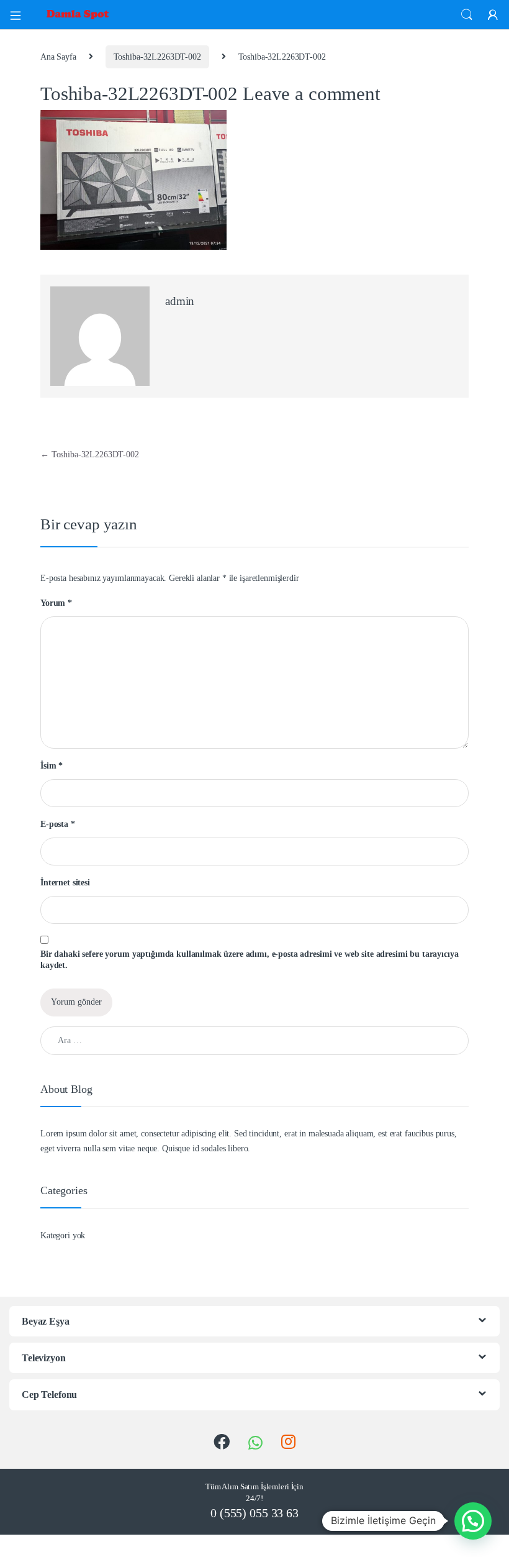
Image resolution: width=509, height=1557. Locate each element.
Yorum (56, 603)
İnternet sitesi (65, 882)
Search (467, 15)
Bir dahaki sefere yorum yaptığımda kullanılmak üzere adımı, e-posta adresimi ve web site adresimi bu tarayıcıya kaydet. (249, 959)
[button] (473, 1521)
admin (179, 301)
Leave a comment (312, 93)
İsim (51, 765)
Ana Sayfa (58, 57)
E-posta (57, 824)
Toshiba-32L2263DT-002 (157, 57)
